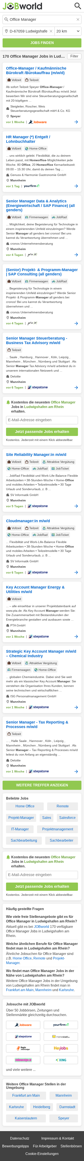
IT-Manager (20, 829)
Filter (74, 56)
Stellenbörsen (71, 1146)
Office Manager (24, 56)
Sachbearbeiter (61, 840)
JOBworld (41, 926)
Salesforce (67, 818)
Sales (46, 818)
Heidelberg (41, 1107)
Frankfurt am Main (20, 990)
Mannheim (43, 990)
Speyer (63, 1118)
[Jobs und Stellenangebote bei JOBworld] (22, 6)
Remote (63, 806)
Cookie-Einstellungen (42, 1154)
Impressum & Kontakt (57, 1138)
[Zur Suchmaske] (78, 6)
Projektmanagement (57, 829)
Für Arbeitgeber (45, 1146)
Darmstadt (67, 1107)
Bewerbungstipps (15, 1146)
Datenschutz (19, 1138)
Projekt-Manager (21, 818)
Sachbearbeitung (24, 840)
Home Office (25, 806)
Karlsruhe (66, 990)
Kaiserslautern (26, 1118)
